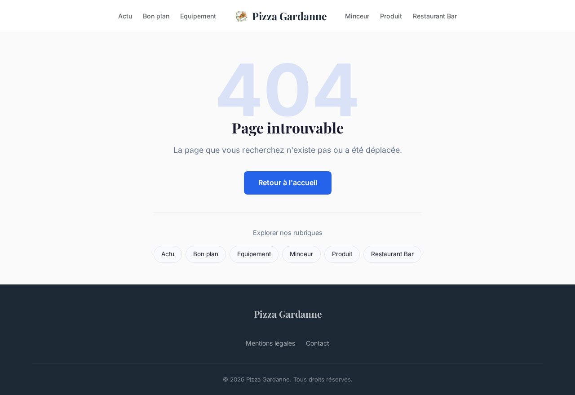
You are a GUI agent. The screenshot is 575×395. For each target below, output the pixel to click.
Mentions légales (270, 343)
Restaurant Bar (435, 16)
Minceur (357, 16)
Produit (391, 16)
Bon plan (156, 16)
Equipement (198, 16)
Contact (317, 343)
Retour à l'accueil (287, 182)
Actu (125, 16)
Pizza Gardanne (289, 16)
